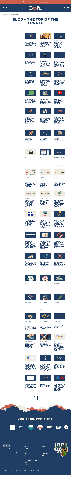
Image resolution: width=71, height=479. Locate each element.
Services (26, 446)
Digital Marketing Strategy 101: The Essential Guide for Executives (59, 287)
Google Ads (57, 383)
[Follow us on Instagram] (12, 453)
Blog (43, 448)
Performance (58, 40)
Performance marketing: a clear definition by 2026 (45, 345)
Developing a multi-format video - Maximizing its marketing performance (30, 142)
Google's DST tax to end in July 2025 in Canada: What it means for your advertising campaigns (59, 387)
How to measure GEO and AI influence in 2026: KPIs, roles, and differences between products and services (45, 245)
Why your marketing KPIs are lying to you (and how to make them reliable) (30, 306)
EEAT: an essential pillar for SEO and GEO (45, 385)
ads (26, 157)
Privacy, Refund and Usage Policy (30, 461)
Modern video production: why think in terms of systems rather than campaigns (45, 83)
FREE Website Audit (46, 451)
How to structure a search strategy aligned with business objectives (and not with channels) (45, 224)
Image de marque (58, 321)
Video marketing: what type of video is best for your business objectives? (45, 120)
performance (28, 341)
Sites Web (27, 177)
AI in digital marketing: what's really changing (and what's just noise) (44, 287)
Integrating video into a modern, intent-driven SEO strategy (59, 101)
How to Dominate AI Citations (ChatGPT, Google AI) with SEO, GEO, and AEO (45, 44)
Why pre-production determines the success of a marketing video (45, 141)
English (59, 8)
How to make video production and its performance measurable (45, 101)
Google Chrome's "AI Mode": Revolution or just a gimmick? (30, 386)
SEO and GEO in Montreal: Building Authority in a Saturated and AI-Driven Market (59, 203)
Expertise (26, 448)
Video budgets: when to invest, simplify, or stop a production (30, 101)
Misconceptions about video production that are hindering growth (59, 82)
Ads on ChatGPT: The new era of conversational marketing (45, 160)
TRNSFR (43, 455)
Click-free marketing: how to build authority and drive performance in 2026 (59, 244)
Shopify (42, 177)
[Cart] (67, 8)
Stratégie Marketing (60, 157)
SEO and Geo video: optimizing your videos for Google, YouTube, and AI (45, 64)
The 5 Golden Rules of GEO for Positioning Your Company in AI (30, 44)
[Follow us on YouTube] (16, 453)
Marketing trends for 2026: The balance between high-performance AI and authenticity (59, 162)
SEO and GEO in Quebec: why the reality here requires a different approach (30, 223)
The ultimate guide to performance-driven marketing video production (30, 161)
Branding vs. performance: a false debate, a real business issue (59, 325)
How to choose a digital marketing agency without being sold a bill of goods (45, 326)
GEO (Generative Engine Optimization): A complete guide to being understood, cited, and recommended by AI (59, 266)
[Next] (55, 398)
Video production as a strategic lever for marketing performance (59, 141)
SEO (41, 218)
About (25, 453)
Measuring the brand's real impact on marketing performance (30, 345)
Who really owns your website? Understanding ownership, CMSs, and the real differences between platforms (30, 183)
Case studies (27, 451)
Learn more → (44, 2)
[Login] (64, 8)
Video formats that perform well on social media (30, 82)
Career (25, 455)
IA (25, 40)
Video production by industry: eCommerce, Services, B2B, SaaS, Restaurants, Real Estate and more (30, 121)
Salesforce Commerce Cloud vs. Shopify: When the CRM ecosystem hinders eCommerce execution (45, 183)
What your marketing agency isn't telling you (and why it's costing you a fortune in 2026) (30, 326)
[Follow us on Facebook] (5, 453)
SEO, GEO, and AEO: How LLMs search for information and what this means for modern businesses (30, 265)
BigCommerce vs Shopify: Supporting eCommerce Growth (45, 202)
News (25, 458)
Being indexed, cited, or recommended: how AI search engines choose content (45, 265)
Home (4, 14)
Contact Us (26, 444)
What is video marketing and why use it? (30, 62)
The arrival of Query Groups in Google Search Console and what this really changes (30, 367)
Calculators (45, 453)
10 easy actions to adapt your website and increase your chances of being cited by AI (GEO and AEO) (45, 367)
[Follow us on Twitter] (8, 453)
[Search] (6, 8)
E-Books (44, 446)
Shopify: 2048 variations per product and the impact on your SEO (59, 366)
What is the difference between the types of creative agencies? (58, 45)
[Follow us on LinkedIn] (5, 457)
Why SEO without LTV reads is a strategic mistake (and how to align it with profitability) (59, 223)
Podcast (44, 444)
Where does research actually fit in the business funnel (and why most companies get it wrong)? (30, 244)
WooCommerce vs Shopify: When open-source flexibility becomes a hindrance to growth (30, 203)
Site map (26, 464)
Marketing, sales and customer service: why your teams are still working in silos (45, 306)
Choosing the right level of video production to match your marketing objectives (59, 120)
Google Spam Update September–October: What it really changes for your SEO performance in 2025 (59, 347)
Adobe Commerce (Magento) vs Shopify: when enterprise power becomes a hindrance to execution (59, 182)
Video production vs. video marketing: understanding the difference (59, 64)
